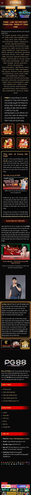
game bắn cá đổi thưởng (18, 44)
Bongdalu (10, 63)
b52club (4, 52)
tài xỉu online (5, 54)
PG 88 (5, 161)
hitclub (20, 39)
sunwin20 (4, 48)
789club (16, 41)
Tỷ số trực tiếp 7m (13, 59)
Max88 (27, 48)
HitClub (20, 71)
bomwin (27, 59)
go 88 (11, 37)
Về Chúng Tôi (7, 389)
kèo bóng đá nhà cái (23, 80)
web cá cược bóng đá (8, 46)
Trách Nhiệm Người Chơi (10, 398)
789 (3, 71)
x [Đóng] (4, 483)
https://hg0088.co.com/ (21, 37)
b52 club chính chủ (8, 73)
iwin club (18, 48)
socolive (25, 84)
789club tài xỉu (24, 41)
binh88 (19, 84)
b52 (24, 39)
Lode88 (4, 82)
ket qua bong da (18, 65)
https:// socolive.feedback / (16, 82)
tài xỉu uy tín (9, 56)
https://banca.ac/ (21, 86)
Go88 (26, 73)
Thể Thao (6, 418)
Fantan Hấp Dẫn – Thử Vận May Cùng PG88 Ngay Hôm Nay (15, 262)
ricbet (11, 39)
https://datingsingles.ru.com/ (19, 438)
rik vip (19, 35)
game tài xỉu (23, 63)
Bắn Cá (5, 424)
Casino (5, 412)
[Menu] (2, 3)
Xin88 (22, 54)
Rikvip (17, 69)
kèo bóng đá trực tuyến (22, 46)
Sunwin (21, 73)
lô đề (4, 61)
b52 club (12, 54)
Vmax (22, 61)
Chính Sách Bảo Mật (9, 392)
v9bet (26, 61)
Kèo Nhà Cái (10, 52)
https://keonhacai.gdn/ (13, 61)
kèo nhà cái (11, 69)
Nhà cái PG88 (5, 371)
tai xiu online (4, 80)
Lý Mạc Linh (6, 304)
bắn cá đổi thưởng (7, 41)
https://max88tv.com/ (8, 50)
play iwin (7, 71)
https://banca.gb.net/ (8, 67)
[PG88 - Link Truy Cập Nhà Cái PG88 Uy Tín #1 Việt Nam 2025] (15, 3)
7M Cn (18, 54)
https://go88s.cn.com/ (9, 84)
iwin (3, 37)
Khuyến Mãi (6, 427)
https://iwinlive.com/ (22, 50)
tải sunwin (14, 35)
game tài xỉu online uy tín (21, 56)
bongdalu (4, 59)
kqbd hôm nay (19, 67)
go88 (6, 37)
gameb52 (26, 71)
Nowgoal (7, 35)
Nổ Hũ (4, 421)
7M (3, 35)
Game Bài (6, 415)
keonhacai (22, 76)
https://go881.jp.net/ (12, 76)
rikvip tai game (24, 69)
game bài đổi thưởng (9, 88)
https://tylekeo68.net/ (9, 91)
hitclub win (14, 71)
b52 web (7, 44)
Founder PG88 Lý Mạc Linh (11, 401)
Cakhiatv (4, 69)
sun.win (16, 73)
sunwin (7, 39)
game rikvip (25, 35)
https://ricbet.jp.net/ (22, 88)
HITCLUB (16, 78)
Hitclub (27, 67)
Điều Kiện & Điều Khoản (10, 395)
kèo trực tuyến (24, 78)
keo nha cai (20, 91)
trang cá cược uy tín (7, 78)
